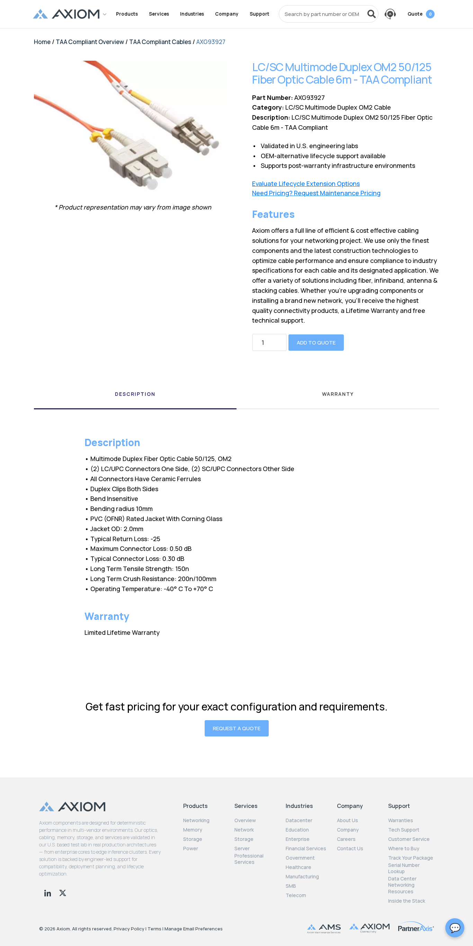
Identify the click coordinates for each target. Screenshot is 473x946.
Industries (192, 14)
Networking (196, 820)
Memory (192, 830)
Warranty (338, 394)
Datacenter (299, 820)
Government (300, 858)
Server (242, 848)
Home (42, 41)
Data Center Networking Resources (402, 885)
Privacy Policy (129, 929)
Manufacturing (302, 876)
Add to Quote (316, 342)
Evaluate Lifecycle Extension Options (306, 184)
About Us (347, 820)
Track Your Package (410, 858)
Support (259, 14)
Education (297, 830)
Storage (192, 839)
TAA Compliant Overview (90, 41)
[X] (62, 892)
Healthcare (298, 867)
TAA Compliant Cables (160, 41)
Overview (245, 820)
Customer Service (409, 839)
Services (159, 14)
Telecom (296, 895)
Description (135, 394)
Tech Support (403, 830)
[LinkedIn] (48, 892)
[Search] (371, 14)
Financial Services (306, 848)
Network (244, 830)
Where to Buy (403, 848)
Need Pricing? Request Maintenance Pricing (316, 193)
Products (127, 14)
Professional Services (249, 859)
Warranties (400, 820)
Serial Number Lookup (404, 868)
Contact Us (350, 848)
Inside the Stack (406, 901)
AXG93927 (210, 41)
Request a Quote (236, 728)
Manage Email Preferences (193, 929)
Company (227, 14)
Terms (154, 929)
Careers (346, 839)
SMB (291, 886)
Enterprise (298, 839)
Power (190, 848)
